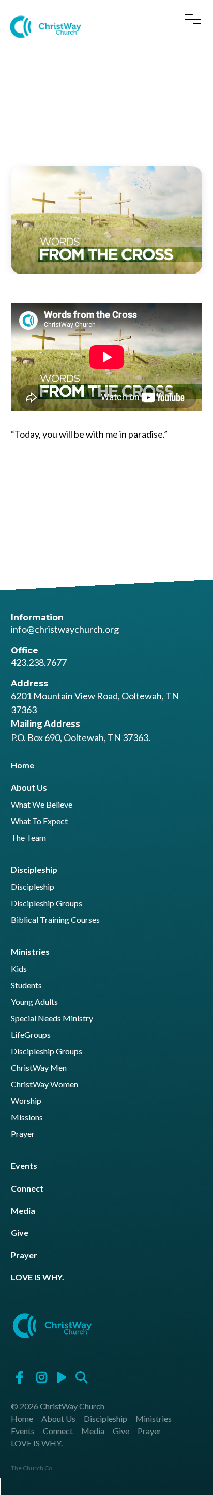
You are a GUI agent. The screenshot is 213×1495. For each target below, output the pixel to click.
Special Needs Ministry (52, 1018)
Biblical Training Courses (55, 919)
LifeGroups (31, 1035)
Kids (19, 968)
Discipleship (34, 869)
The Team (28, 837)
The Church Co (31, 1468)
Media (23, 1210)
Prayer (23, 1134)
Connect (27, 1188)
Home (22, 765)
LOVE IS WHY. (37, 1277)
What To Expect (39, 821)
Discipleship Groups (46, 903)
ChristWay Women (44, 1084)
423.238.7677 (39, 662)
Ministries (30, 951)
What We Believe (41, 804)
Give (19, 1232)
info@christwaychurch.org (65, 629)
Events (24, 1165)
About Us (29, 787)
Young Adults (34, 1002)
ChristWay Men (39, 1068)
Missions (27, 1117)
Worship (26, 1101)
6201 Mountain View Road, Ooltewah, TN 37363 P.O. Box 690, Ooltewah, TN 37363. (95, 716)
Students (26, 985)
